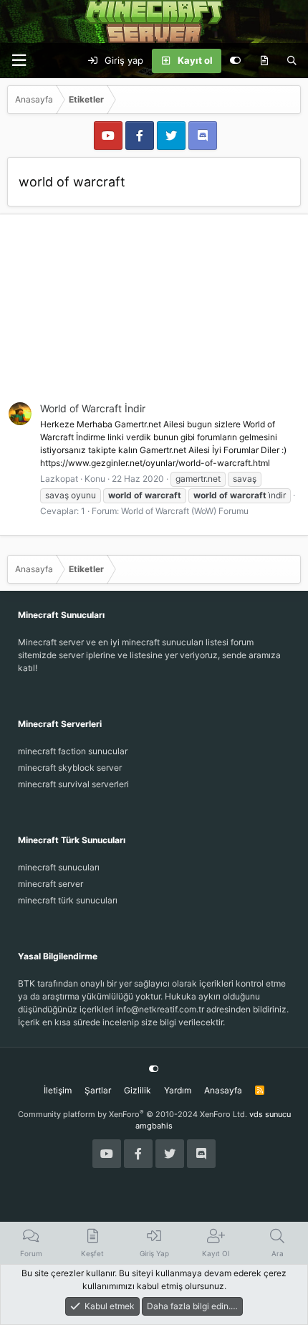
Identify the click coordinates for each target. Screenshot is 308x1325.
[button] (18, 60)
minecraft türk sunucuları (67, 900)
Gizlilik (137, 1090)
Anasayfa (223, 1090)
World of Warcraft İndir (92, 408)
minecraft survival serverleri (73, 784)
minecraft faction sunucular (72, 751)
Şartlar (98, 1090)
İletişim (58, 1090)
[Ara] (292, 61)
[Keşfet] (264, 61)
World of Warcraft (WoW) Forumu (185, 510)
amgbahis (154, 1126)
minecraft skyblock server (70, 767)
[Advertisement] (154, 317)
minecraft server (50, 883)
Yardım (177, 1090)
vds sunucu (270, 1114)
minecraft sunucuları (59, 867)
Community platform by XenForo (132, 1114)
